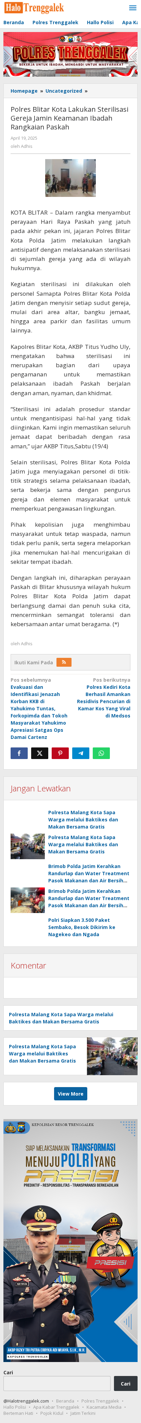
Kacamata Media (104, 1407)
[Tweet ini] (39, 753)
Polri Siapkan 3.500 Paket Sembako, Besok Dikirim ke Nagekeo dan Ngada (81, 927)
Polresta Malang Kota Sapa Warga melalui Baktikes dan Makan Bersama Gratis (83, 819)
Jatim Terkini (82, 1413)
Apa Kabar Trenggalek (56, 1407)
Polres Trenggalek (100, 1401)
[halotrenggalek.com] (34, 7)
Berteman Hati (18, 1413)
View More (71, 1094)
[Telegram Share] (80, 753)
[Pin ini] (60, 753)
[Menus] (133, 8)
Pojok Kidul (51, 1413)
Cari (8, 1372)
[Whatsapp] (101, 753)
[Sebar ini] (19, 753)
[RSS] (64, 662)
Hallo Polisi (14, 1407)
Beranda (65, 1401)
